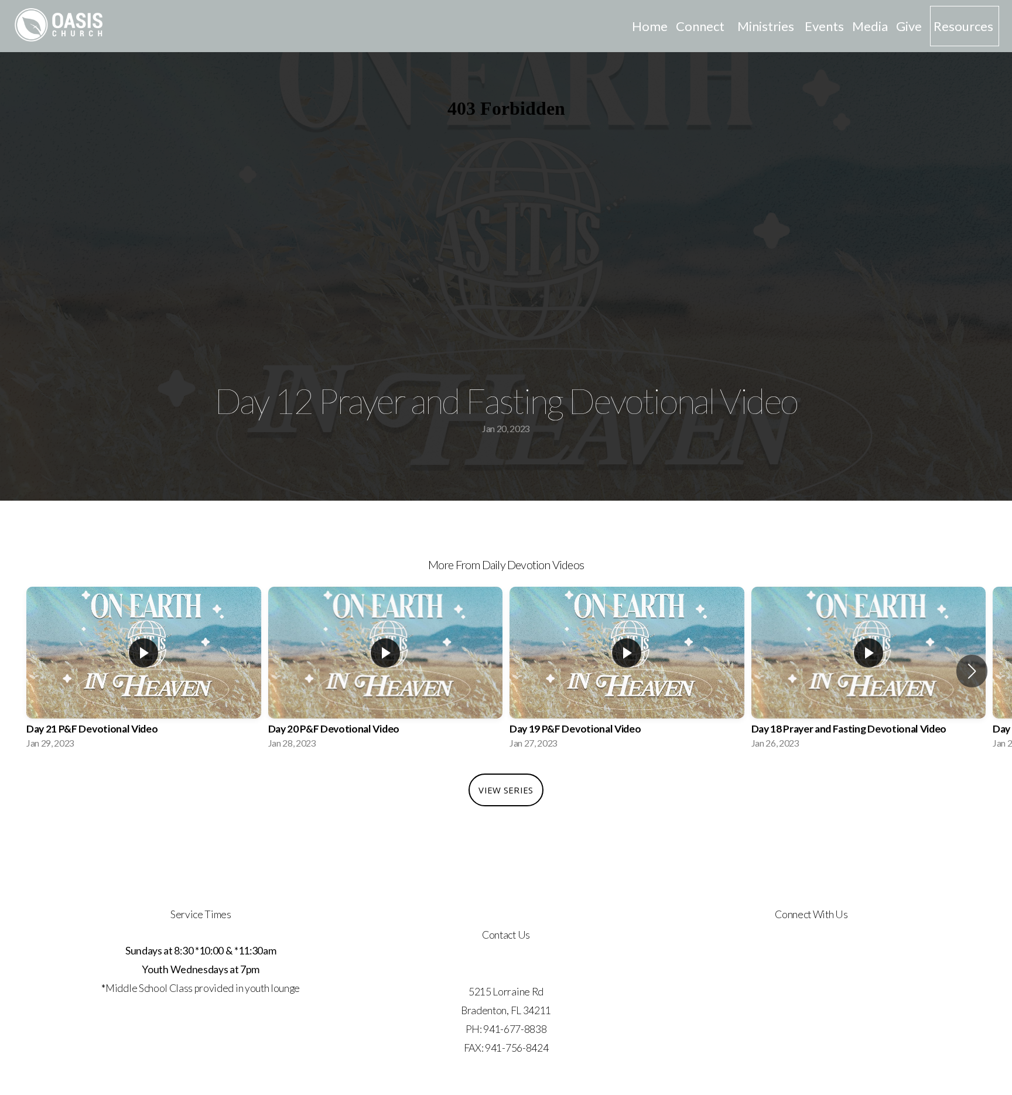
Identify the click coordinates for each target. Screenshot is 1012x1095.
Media (870, 26)
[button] (972, 671)
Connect (702, 26)
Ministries (766, 26)
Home (650, 26)
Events (824, 26)
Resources (965, 26)
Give (909, 26)
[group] (143, 671)
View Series (505, 790)
